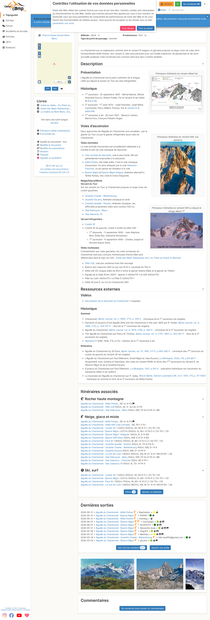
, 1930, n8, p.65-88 (176, 358)
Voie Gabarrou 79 (93, 214)
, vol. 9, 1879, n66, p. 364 (129, 330)
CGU (15, 608)
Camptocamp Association (11, 610)
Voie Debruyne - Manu (96, 210)
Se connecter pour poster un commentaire (142, 608)
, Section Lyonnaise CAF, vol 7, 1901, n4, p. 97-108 (171, 375)
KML (55, 89)
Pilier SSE (89, 263)
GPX (47, 89)
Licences (22, 608)
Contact (8, 608)
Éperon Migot (91, 172)
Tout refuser (128, 28)
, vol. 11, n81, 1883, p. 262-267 (159, 333)
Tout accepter (146, 28)
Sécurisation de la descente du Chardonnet (107, 301)
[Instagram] (3, 616)
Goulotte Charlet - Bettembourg (101, 195)
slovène (54, 122)
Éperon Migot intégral (112, 172)
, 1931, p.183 (143, 368)
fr (205, 4)
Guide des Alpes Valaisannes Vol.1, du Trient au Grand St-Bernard (148, 257)
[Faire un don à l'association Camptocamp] (27, 616)
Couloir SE (90, 224)
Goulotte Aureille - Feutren (98, 203)
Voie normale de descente (98, 155)
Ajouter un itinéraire (151, 492)
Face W (92, 101)
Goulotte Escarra (93, 199)
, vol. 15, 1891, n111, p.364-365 (144, 351)
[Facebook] (11, 616)
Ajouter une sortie (160, 547)
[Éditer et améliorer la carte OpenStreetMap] (69, 77)
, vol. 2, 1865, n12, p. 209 (118, 318)
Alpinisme (90, 341)
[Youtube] (19, 616)
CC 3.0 (54, 169)
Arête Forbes (91, 162)
